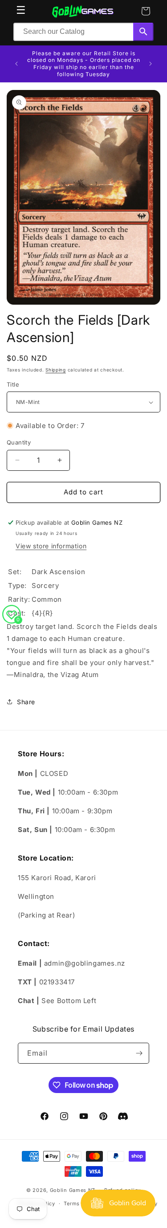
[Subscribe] (139, 1053)
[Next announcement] (150, 63)
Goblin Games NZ (73, 1190)
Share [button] (26, 702)
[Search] (143, 32)
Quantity (19, 442)
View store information (51, 546)
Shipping (55, 369)
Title (13, 384)
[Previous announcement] (16, 63)
